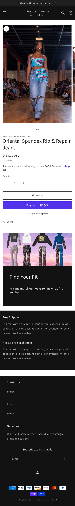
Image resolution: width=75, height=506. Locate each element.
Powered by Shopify (50, 500)
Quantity (7, 176)
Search (11, 391)
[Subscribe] (64, 459)
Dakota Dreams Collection (32, 500)
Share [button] (10, 221)
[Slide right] (45, 130)
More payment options (37, 213)
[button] (4, 13)
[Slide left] (30, 130)
